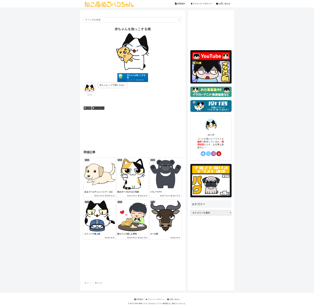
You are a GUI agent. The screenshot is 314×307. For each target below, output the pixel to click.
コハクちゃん (99, 108)
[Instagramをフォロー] (213, 153)
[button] (179, 19)
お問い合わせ (174, 299)
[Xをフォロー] (208, 153)
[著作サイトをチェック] (203, 153)
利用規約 (139, 299)
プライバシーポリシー (156, 299)
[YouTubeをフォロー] (218, 153)
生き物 (88, 108)
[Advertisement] (133, 129)
